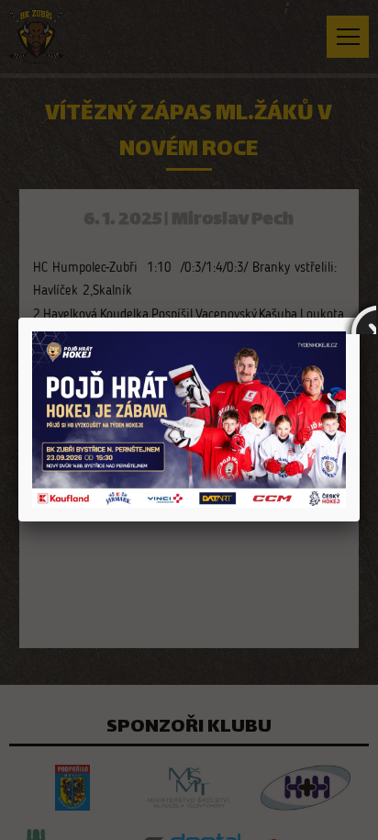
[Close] (359, 317)
